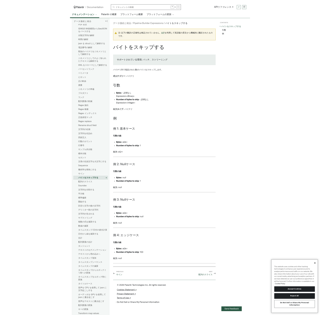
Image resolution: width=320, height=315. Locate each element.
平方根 (81, 194)
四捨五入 (82, 137)
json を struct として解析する (91, 44)
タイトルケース (85, 284)
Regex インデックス (87, 113)
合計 (80, 238)
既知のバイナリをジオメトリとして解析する (92, 53)
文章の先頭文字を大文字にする (92, 162)
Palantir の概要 (109, 14)
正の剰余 (82, 81)
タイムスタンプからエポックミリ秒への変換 (92, 271)
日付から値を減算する (88, 234)
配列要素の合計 (85, 242)
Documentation (95, 7)
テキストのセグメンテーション (92, 250)
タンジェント (84, 246)
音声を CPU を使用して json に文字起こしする (92, 289)
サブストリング (85, 218)
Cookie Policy (280, 284)
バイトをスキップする (88, 178)
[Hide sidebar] (106, 20)
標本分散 (82, 154)
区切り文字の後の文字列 (89, 206)
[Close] (315, 263)
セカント (82, 158)
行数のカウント (85, 141)
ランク (81, 97)
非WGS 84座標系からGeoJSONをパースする (92, 30)
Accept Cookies (294, 289)
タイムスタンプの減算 (88, 266)
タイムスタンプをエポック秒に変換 (92, 278)
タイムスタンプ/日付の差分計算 (92, 230)
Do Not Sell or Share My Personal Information (294, 304)
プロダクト (83, 93)
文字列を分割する (86, 190)
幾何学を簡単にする (87, 170)
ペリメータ (83, 73)
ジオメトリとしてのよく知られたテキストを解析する (92, 59)
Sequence (83, 166)
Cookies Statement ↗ (126, 290)
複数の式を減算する (87, 222)
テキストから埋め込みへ (89, 254)
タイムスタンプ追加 (87, 258)
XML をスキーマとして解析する (92, 65)
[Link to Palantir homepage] (79, 7)
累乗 (80, 85)
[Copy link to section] (112, 47)
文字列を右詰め (85, 133)
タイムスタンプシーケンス (90, 262)
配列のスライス (85, 182)
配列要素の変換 (85, 305)
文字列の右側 (84, 129)
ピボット (82, 77)
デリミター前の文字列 (88, 210)
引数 (224, 30)
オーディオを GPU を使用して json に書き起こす (92, 296)
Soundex (82, 186)
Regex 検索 (83, 109)
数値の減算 (83, 226)
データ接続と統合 (122, 23)
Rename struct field (87, 125)
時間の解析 (83, 39)
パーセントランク (86, 69)
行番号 (81, 145)
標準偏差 (82, 198)
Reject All (294, 296)
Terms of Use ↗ (124, 298)
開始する (82, 202)
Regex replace (85, 121)
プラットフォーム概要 (131, 14)
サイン (81, 174)
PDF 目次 (82, 25)
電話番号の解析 (85, 48)
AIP (163, 33)
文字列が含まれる (86, 214)
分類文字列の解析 (86, 35)
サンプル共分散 (85, 149)
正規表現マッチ (85, 117)
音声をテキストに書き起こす (91, 301)
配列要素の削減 (85, 101)
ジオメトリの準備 (86, 89)
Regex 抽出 (83, 105)
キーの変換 (83, 309)
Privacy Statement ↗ (126, 294)
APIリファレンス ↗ (223, 7)
